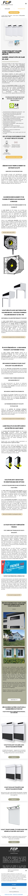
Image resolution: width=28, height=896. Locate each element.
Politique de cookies (8, 894)
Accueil (2, 15)
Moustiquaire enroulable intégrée (6, 153)
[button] (26, 870)
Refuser (14, 888)
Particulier (7, 8)
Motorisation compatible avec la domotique (7, 146)
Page (6, 15)
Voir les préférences (14, 891)
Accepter (14, 884)
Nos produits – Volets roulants (13, 15)
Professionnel (21, 8)
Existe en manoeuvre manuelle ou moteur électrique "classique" (16, 146)
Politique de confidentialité (18, 894)
